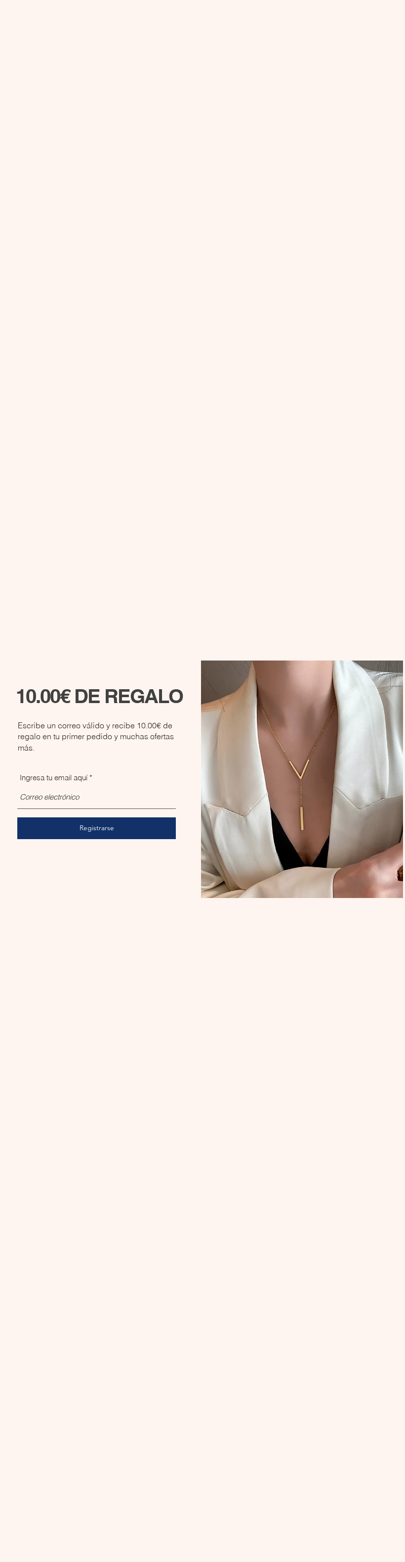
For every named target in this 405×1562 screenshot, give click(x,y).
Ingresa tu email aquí (53, 777)
